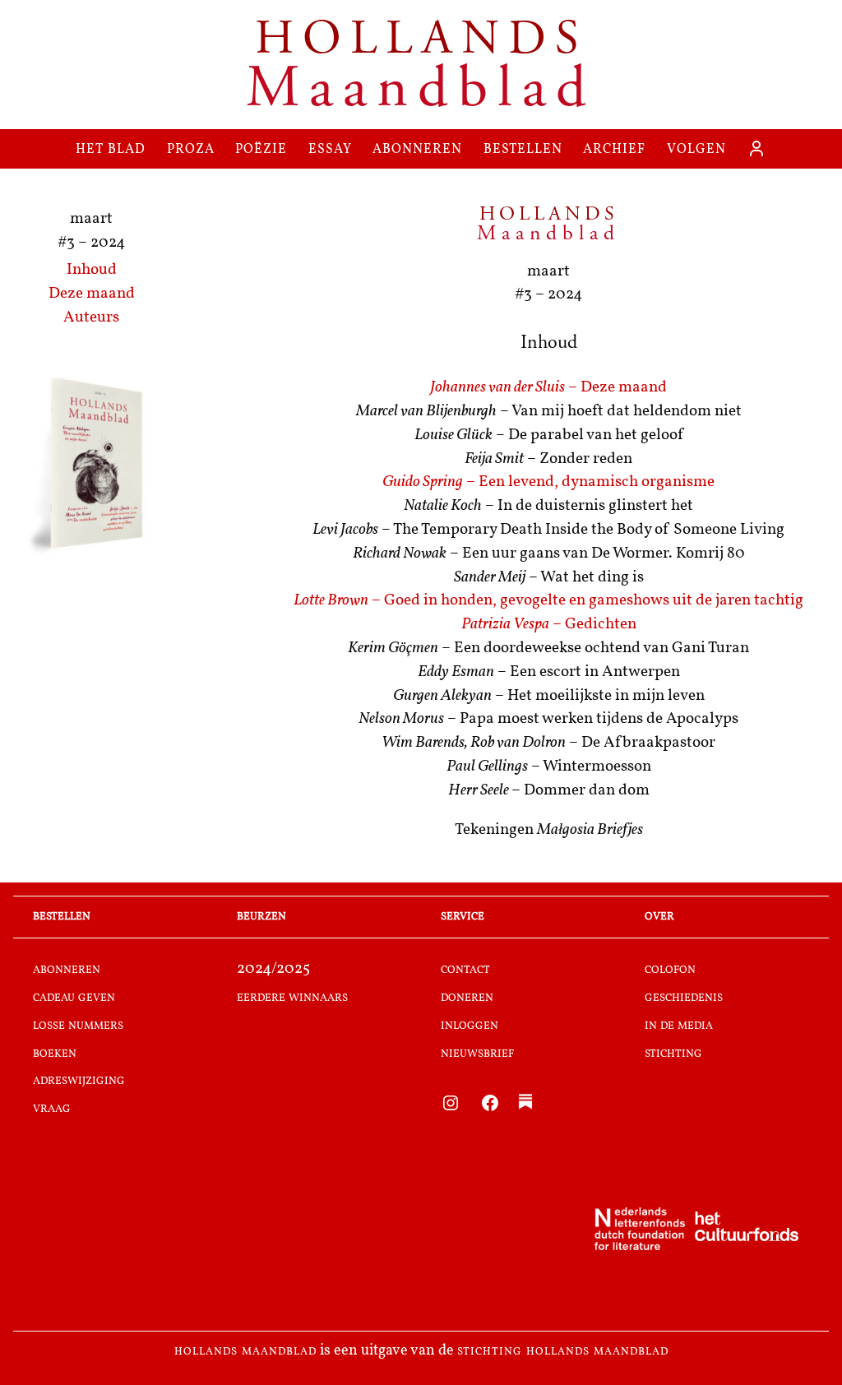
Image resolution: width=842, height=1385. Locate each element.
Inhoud (92, 270)
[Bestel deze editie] (91, 465)
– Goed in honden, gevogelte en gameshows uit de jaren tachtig (548, 601)
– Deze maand (548, 388)
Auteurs (91, 318)
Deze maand (92, 294)
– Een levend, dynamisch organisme (548, 482)
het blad (111, 148)
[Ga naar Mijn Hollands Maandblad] (756, 149)
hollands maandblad (245, 1351)
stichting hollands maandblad (563, 1351)
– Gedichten (548, 624)
